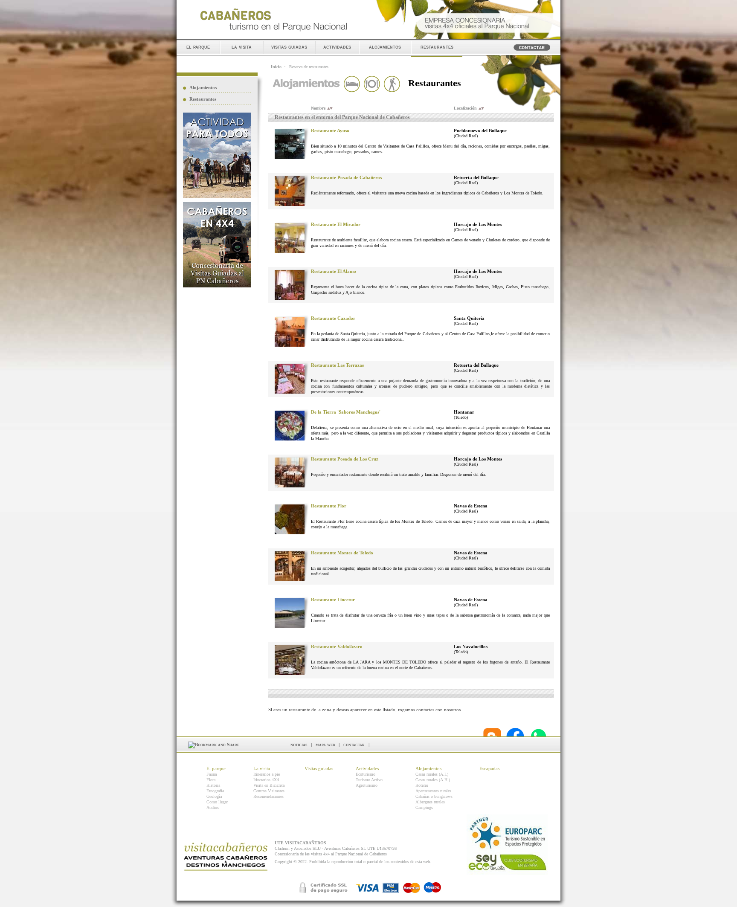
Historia (213, 785)
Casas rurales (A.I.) (431, 774)
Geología (214, 796)
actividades (337, 46)
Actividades (367, 768)
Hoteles (421, 785)
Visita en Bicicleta (268, 785)
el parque (198, 46)
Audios (212, 807)
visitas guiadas (289, 46)
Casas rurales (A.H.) (432, 779)
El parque (216, 768)
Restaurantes (202, 98)
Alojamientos (203, 87)
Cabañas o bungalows (434, 796)
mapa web (325, 744)
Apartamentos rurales (433, 790)
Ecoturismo (365, 774)
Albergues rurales (430, 802)
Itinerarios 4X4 (266, 779)
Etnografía (215, 790)
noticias (298, 744)
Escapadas (489, 768)
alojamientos (385, 46)
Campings (424, 807)
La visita (261, 768)
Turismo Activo (369, 779)
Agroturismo (366, 785)
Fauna (211, 774)
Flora (210, 779)
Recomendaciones (268, 796)
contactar (354, 744)
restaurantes (437, 46)
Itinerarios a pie (266, 774)
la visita (242, 46)
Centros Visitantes (268, 790)
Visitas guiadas (319, 768)
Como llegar (217, 802)
